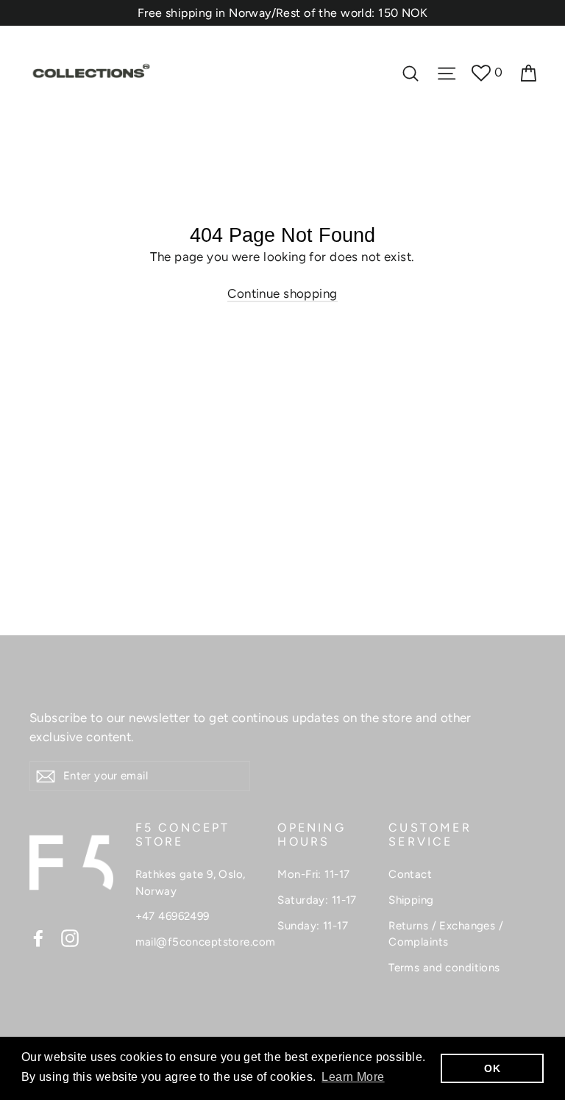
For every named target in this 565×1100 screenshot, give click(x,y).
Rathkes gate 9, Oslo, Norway (190, 883)
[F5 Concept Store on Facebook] (38, 937)
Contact (410, 874)
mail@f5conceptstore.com (195, 942)
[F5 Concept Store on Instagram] (70, 937)
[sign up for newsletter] (46, 775)
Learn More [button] (352, 1077)
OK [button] (492, 1068)
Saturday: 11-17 (316, 900)
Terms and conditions (444, 967)
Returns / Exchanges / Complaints (445, 934)
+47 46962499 (172, 916)
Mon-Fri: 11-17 (313, 874)
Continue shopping (282, 293)
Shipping (410, 900)
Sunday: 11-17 (312, 925)
